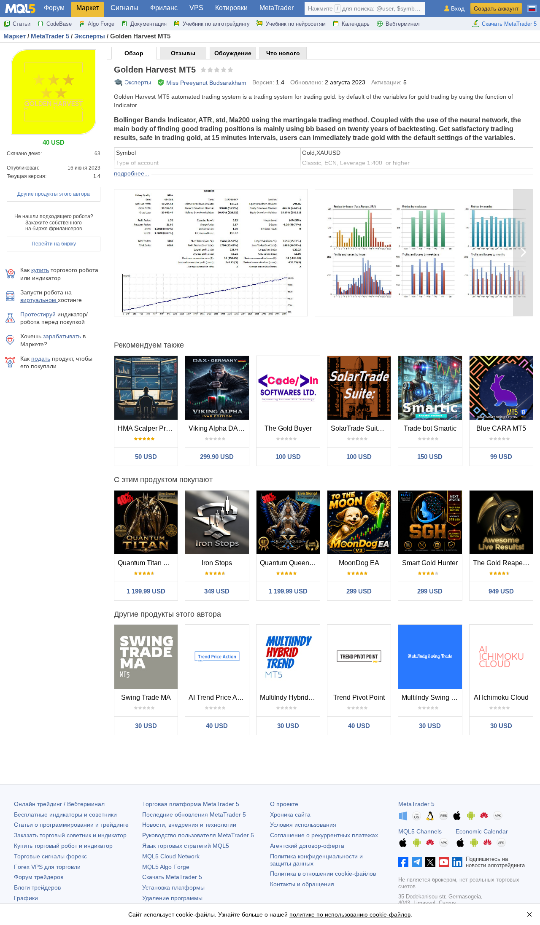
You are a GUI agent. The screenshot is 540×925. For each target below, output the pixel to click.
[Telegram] (417, 862)
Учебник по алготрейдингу (216, 24)
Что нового (283, 53)
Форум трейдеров (38, 877)
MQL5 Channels (420, 831)
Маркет (87, 7)
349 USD (217, 591)
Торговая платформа (190, 804)
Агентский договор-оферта (307, 845)
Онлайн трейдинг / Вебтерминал (59, 804)
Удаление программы (172, 898)
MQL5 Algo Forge (165, 866)
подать (40, 358)
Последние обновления (194, 814)
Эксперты (137, 82)
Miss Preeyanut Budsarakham (206, 82)
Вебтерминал (403, 24)
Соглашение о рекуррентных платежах (324, 835)
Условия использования (303, 824)
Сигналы (124, 7)
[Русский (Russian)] (532, 5)
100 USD (288, 456)
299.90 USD (217, 456)
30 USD (146, 725)
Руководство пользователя (198, 835)
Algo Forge (101, 24)
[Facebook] (403, 862)
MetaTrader (276, 7)
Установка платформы (173, 887)
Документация (148, 24)
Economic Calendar (482, 831)
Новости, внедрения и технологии (189, 824)
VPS (196, 7)
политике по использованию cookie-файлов (349, 914)
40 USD (217, 725)
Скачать (172, 877)
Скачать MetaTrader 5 (509, 24)
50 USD (146, 456)
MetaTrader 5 (416, 804)
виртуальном (39, 300)
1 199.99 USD (146, 591)
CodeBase (59, 24)
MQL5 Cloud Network (171, 856)
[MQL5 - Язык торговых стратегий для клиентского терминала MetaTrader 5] (20, 8)
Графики (26, 898)
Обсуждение (232, 53)
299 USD (359, 591)
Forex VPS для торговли (47, 866)
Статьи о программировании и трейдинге (71, 824)
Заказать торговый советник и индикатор (70, 835)
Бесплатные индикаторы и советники (65, 814)
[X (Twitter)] (430, 862)
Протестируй (38, 314)
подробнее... (131, 173)
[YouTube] (444, 862)
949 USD (501, 591)
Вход (457, 8)
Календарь (356, 24)
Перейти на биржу (54, 244)
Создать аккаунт (496, 8)
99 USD (501, 456)
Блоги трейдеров (37, 887)
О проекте (284, 804)
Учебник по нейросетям (296, 24)
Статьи (21, 24)
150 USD (430, 456)
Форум (54, 7)
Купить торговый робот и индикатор (63, 845)
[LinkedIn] (457, 862)
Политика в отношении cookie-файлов (323, 873)
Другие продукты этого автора (53, 194)
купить (40, 270)
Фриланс (164, 7)
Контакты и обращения (302, 884)
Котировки (231, 7)
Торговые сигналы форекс (50, 856)
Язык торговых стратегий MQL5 (185, 845)
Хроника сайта (290, 814)
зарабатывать (62, 336)
